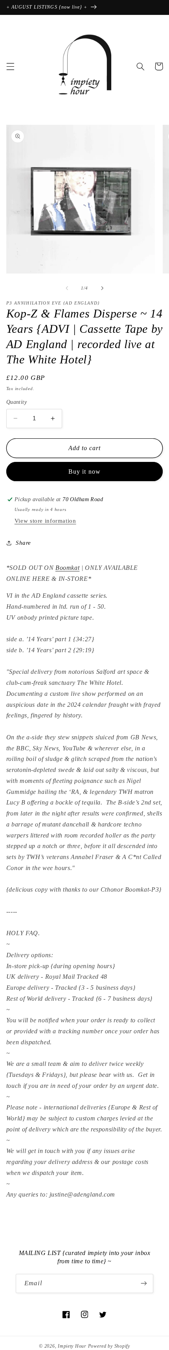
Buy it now (84, 471)
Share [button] (23, 543)
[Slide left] (66, 288)
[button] (10, 66)
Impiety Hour (72, 1346)
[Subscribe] (144, 1283)
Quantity (16, 402)
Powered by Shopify (109, 1346)
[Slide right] (102, 288)
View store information (45, 521)
